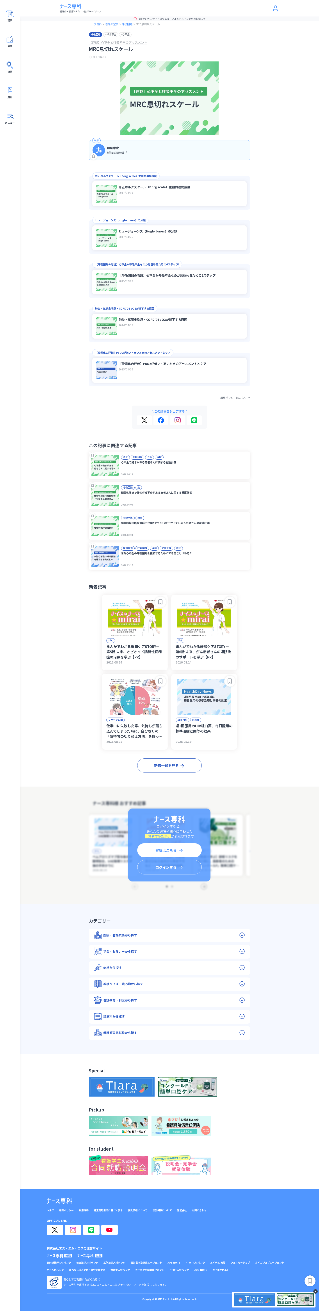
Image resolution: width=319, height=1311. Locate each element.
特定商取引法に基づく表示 (108, 1210)
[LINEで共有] (194, 420)
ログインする (165, 867)
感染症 (195, 719)
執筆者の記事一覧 (115, 152)
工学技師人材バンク (114, 1262)
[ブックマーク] (93, 455)
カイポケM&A (220, 1269)
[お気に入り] (93, 156)
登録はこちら (165, 850)
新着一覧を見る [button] (166, 765)
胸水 (125, 457)
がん (110, 640)
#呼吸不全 (110, 34)
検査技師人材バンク (87, 1262)
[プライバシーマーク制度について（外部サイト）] (54, 1282)
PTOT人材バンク (195, 1262)
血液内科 (182, 719)
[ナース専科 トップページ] (59, 1201)
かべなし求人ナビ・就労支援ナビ (87, 1269)
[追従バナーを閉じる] (315, 1291)
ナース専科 (95, 24)
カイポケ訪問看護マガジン (149, 1269)
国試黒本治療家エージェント (146, 1262)
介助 (149, 457)
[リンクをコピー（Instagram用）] (177, 420)
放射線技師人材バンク (59, 1262)
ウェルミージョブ (240, 1262)
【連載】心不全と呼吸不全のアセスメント (118, 42)
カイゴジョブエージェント (269, 1262)
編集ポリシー (66, 1210)
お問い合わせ (199, 1210)
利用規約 (84, 1210)
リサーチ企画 (115, 719)
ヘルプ (50, 1210)
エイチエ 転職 (217, 1262)
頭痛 (139, 517)
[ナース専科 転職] (59, 1256)
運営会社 (182, 1210)
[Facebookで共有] (160, 420)
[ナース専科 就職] (90, 1256)
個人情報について (137, 1210)
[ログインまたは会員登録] (275, 8)
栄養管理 (166, 548)
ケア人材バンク (55, 1269)
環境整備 (128, 548)
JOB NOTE (173, 1262)
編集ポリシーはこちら (233, 397)
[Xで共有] (144, 420)
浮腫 (159, 457)
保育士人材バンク (120, 1269)
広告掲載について (162, 1210)
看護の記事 (111, 24)
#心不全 (125, 34)
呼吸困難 (127, 24)
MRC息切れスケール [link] (148, 24)
